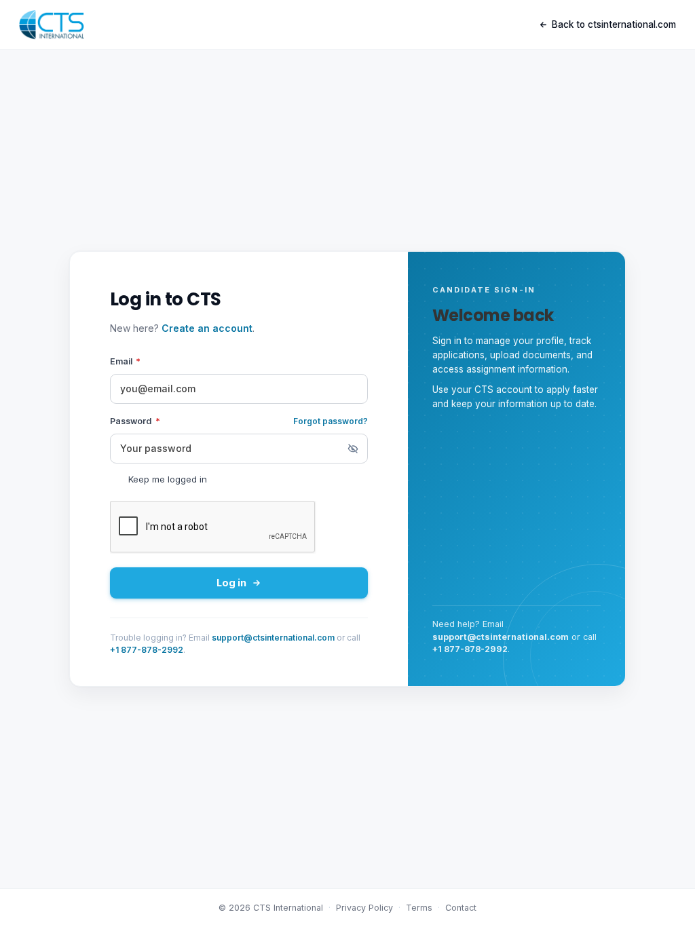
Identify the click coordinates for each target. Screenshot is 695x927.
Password (135, 421)
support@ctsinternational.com (273, 637)
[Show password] (353, 448)
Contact (460, 908)
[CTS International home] (51, 24)
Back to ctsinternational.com (614, 24)
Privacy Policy (364, 908)
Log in (231, 582)
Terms (419, 908)
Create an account (207, 328)
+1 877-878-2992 (146, 650)
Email (125, 361)
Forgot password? (330, 421)
